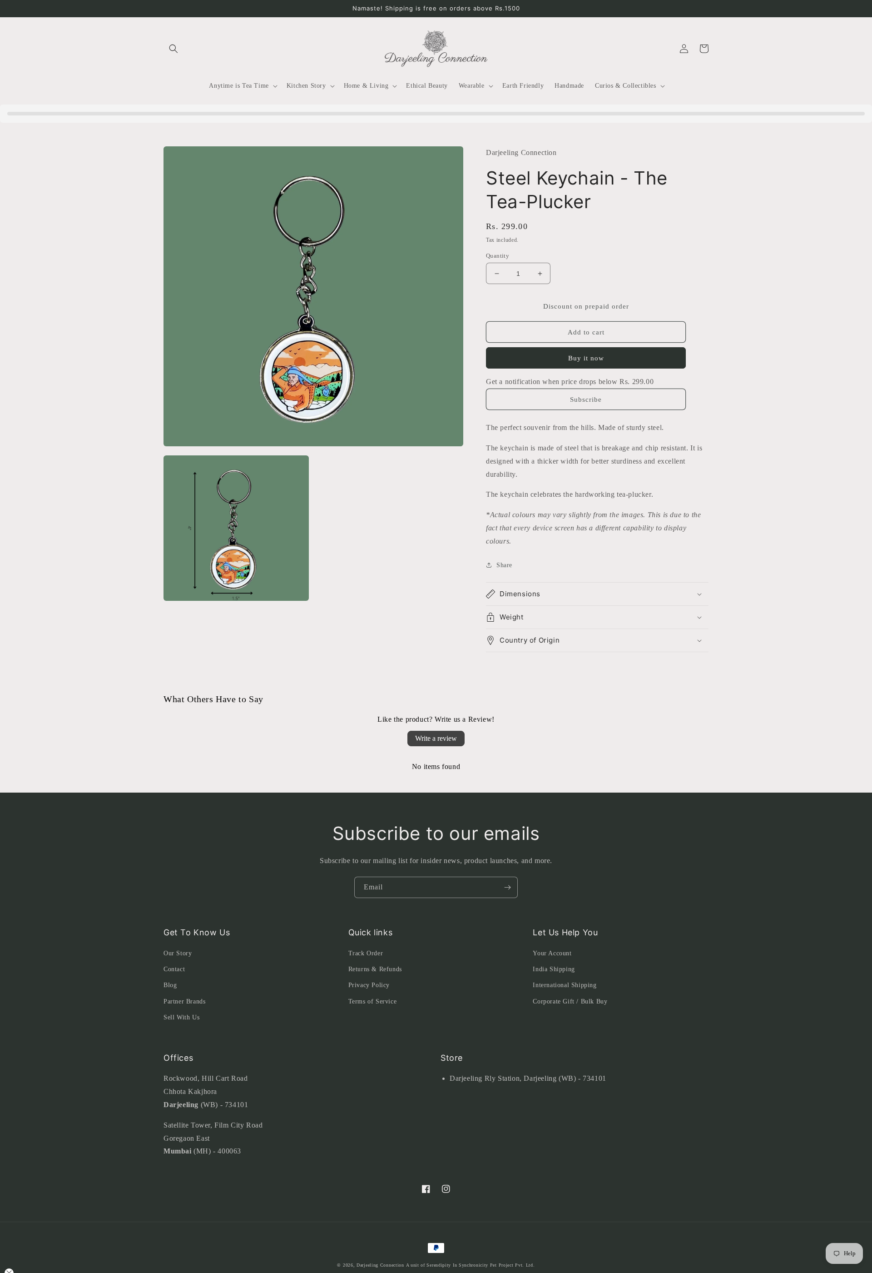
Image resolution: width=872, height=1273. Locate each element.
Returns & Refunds (375, 969)
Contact (174, 969)
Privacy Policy (369, 985)
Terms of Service (372, 1001)
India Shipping (554, 969)
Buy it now (586, 358)
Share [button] (504, 565)
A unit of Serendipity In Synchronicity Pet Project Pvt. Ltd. (470, 1265)
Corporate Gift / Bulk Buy (570, 1001)
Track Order (365, 953)
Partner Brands (184, 1001)
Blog (170, 985)
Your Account (552, 953)
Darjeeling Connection (380, 1265)
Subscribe (586, 399)
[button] (173, 49)
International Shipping (564, 985)
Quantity (497, 255)
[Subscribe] (507, 887)
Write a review (436, 738)
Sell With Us (181, 1017)
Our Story (178, 953)
